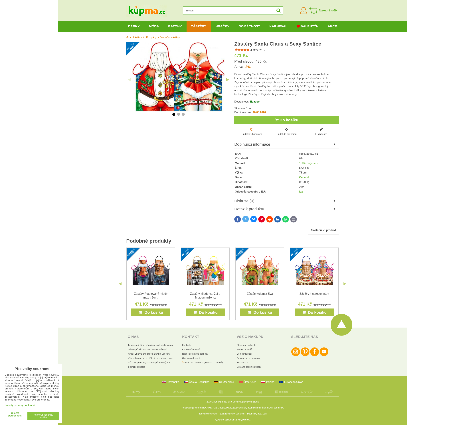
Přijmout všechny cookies (43, 416)
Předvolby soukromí (207, 413)
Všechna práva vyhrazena (246, 402)
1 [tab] (173, 114)
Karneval (278, 26)
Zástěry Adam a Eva (260, 293)
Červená (304, 177)
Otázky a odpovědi (191, 358)
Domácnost (249, 26)
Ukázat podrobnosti (15, 414)
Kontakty (186, 345)
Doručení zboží (244, 354)
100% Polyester (308, 163)
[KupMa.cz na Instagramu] (295, 355)
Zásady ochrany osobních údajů (247, 407)
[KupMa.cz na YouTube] (324, 355)
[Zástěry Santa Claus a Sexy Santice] (178, 77)
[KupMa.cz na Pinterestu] (305, 355)
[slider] (242, 49)
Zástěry (198, 26)
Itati (301, 191)
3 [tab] (183, 114)
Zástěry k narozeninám (314, 293)
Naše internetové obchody (195, 354)
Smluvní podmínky (274, 407)
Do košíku (288, 120)
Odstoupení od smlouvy (248, 358)
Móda (154, 26)
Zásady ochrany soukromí (232, 413)
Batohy (175, 26)
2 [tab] (178, 114)
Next (228, 80)
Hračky (222, 26)
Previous (129, 80)
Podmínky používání (257, 413)
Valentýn (309, 26)
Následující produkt (323, 230)
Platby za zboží (244, 349)
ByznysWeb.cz (243, 419)
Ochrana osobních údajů (249, 367)
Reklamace (242, 362)
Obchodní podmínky (246, 345)
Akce (332, 26)
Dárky (134, 26)
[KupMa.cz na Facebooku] (314, 355)
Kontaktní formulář (191, 349)
